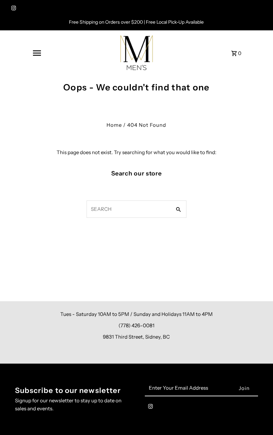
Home (114, 125)
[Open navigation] (36, 53)
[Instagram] (13, 8)
